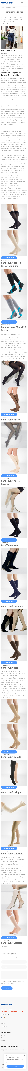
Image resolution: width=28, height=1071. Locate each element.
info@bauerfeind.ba (5, 1014)
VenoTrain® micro (10, 419)
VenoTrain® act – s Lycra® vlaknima (11, 264)
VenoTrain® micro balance (10, 482)
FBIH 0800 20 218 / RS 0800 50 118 (12, 1011)
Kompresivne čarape (5, 260)
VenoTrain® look (9, 545)
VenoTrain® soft (9, 667)
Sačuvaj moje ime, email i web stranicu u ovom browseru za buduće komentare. (12, 982)
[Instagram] (4, 1018)
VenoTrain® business (12, 606)
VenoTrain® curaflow (12, 853)
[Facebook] (1, 1018)
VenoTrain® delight (11, 792)
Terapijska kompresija (6, 417)
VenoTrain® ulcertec (11, 943)
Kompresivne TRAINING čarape (13, 329)
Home (2, 8)
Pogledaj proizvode (9, 258)
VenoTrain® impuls (11, 757)
